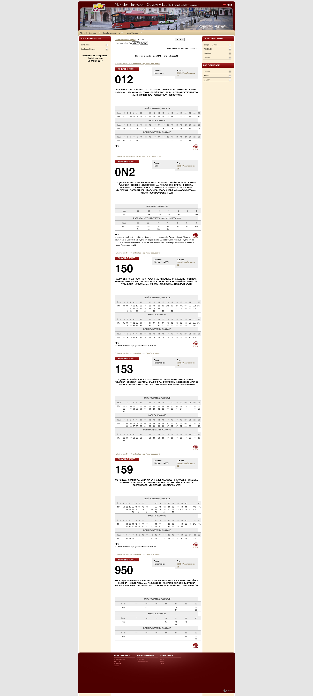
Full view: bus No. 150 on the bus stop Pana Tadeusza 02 (137, 252)
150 (124, 268)
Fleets (206, 75)
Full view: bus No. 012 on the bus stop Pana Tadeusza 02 (137, 63)
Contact (207, 57)
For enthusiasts (131, 32)
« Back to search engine (125, 39)
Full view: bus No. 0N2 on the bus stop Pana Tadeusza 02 (138, 156)
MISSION (208, 49)
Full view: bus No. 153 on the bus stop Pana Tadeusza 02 (137, 353)
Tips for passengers (110, 32)
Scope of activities (211, 44)
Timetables (85, 44)
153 (124, 368)
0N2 (125, 171)
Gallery (207, 79)
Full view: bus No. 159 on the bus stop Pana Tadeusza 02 (137, 453)
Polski (229, 4)
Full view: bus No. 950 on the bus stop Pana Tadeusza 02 (137, 554)
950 (124, 569)
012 (124, 79)
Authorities (208, 53)
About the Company (87, 32)
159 (124, 469)
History (207, 71)
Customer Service (88, 49)
